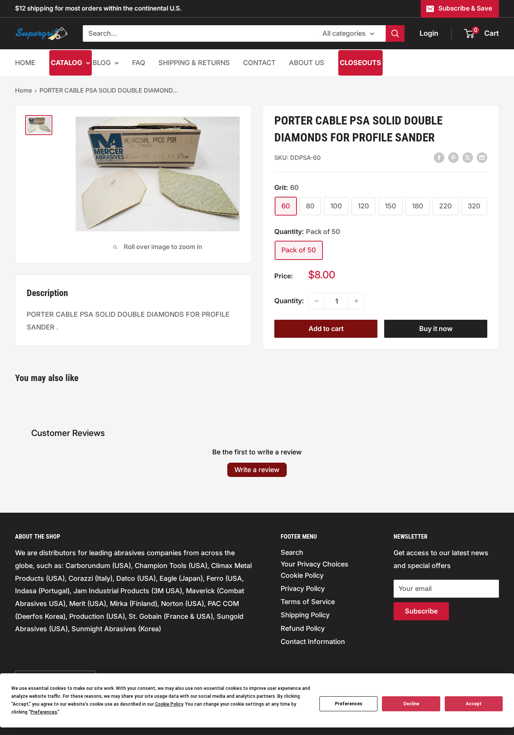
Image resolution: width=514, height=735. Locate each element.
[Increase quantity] (356, 301)
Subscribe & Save (465, 8)
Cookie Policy (302, 575)
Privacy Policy (303, 588)
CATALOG (66, 63)
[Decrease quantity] (316, 301)
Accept (474, 703)
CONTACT (259, 63)
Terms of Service (308, 602)
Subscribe (421, 611)
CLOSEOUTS (360, 63)
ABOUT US (306, 63)
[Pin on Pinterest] (453, 157)
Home (23, 90)
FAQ (138, 63)
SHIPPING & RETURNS (194, 63)
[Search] (395, 33)
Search (292, 552)
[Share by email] (482, 157)
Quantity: (289, 301)
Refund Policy (303, 628)
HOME (25, 63)
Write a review (257, 470)
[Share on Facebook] (439, 157)
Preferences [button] (43, 712)
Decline (411, 703)
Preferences (348, 703)
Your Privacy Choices (314, 564)
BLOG (102, 63)
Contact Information (313, 641)
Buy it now (436, 329)
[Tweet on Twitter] (467, 157)
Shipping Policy (305, 615)
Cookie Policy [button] (169, 704)
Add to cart (326, 329)
